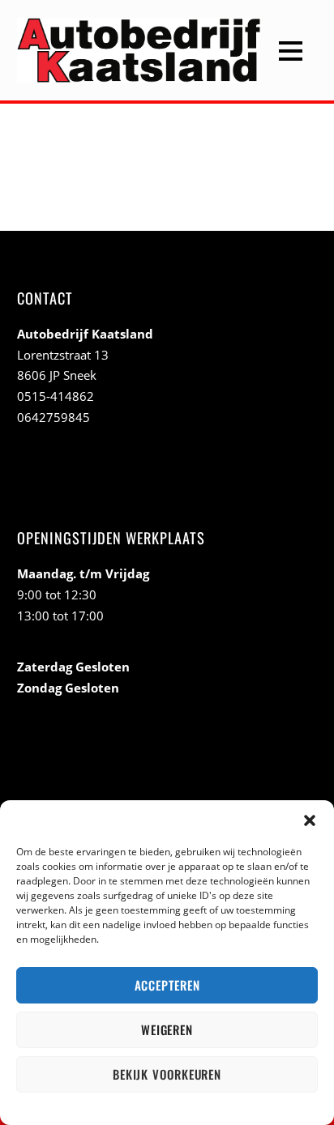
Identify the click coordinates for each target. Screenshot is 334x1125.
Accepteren (167, 985)
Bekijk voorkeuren (167, 1074)
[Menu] (290, 50)
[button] (310, 820)
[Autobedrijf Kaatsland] (138, 71)
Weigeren (167, 1029)
